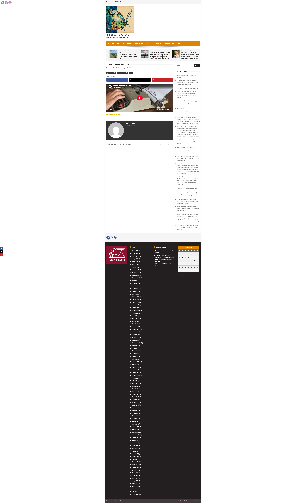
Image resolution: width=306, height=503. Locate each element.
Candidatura (149, 43)
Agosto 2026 (135, 251)
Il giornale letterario (117, 35)
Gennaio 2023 (135, 364)
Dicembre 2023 (136, 335)
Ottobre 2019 (135, 467)
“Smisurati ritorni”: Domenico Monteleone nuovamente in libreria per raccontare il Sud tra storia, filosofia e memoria (187, 82)
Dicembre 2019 (136, 462)
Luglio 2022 (135, 381)
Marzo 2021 (135, 424)
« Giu (179, 275)
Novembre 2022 (136, 370)
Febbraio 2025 (135, 297)
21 (191, 264)
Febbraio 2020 (135, 456)
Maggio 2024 (135, 321)
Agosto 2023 (135, 345)
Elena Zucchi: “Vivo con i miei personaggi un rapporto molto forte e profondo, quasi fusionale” (187, 103)
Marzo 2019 (135, 486)
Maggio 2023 (135, 353)
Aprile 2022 (135, 389)
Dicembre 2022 (136, 367)
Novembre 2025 (136, 272)
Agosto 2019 (135, 473)
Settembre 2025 (136, 278)
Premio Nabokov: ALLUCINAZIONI (184, 54)
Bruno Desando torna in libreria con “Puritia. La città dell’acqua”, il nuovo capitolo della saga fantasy (187, 227)
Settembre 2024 (136, 310)
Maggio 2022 (135, 386)
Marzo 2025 (135, 294)
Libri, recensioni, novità (126, 51)
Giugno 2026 (135, 256)
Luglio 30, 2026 (180, 56)
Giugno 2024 (135, 318)
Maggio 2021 (135, 418)
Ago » (183, 275)
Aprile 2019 (135, 483)
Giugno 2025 (135, 286)
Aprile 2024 (135, 324)
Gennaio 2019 (135, 491)
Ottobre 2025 (135, 275)
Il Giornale (111, 43)
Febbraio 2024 (135, 329)
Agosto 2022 (135, 378)
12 (185, 260)
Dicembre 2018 (136, 494)
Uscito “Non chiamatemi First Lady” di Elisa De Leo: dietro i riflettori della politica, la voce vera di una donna (188, 158)
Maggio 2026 (135, 259)
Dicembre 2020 (136, 432)
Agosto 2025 (135, 280)
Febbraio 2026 (135, 267)
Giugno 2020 (135, 445)
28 (191, 267)
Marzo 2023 (135, 359)
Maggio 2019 (135, 481)
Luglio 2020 (135, 443)
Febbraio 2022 (135, 394)
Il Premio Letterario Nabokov (164, 145)
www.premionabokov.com (113, 114)
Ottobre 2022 (135, 372)
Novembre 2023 (136, 337)
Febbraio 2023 (135, 362)
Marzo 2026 (135, 264)
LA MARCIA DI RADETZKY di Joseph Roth (187, 88)
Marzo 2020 (135, 454)
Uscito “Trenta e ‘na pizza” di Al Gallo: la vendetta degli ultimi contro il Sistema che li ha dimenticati (188, 208)
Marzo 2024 (135, 326)
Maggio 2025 (135, 289)
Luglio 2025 (135, 283)
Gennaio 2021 (135, 429)
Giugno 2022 (135, 383)
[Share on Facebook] (1, 248)
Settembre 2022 (136, 375)
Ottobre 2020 (135, 437)
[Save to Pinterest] (1, 254)
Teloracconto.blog (169, 43)
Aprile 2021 (135, 421)
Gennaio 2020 (135, 459)
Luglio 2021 (135, 413)
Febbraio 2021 (135, 427)
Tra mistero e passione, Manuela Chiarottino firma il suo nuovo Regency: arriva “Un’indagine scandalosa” (188, 141)
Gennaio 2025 (135, 299)
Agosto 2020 (135, 440)
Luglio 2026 (135, 253)
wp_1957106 (189, 56)
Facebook (158, 43)
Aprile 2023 (135, 356)
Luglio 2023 (135, 348)
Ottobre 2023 (135, 340)
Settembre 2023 (136, 343)
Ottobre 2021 (135, 405)
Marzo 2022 (135, 391)
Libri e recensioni (126, 43)
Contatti (179, 43)
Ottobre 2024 (135, 307)
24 (179, 267)
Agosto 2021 (135, 410)
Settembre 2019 (136, 470)
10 (179, 260)
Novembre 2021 (136, 402)
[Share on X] (1, 251)
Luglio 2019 (135, 475)
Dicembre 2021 (136, 399)
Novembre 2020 (136, 435)
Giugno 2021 (135, 416)
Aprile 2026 (135, 261)
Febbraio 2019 (135, 489)
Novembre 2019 (136, 464)
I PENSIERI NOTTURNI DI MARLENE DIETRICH (120, 145)
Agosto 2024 (135, 313)
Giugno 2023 (135, 351)
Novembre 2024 (136, 305)
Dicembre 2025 (136, 270)
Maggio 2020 (135, 448)
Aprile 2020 (135, 451)
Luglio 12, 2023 (118, 68)
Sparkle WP (196, 501)
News (118, 43)
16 (197, 260)
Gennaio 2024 (135, 332)
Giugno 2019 (135, 478)
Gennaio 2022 (135, 397)
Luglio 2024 (135, 316)
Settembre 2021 (136, 408)
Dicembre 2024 (136, 302)
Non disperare (180, 108)
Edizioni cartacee (139, 43)
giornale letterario (178, 51)
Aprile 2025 (135, 291)
